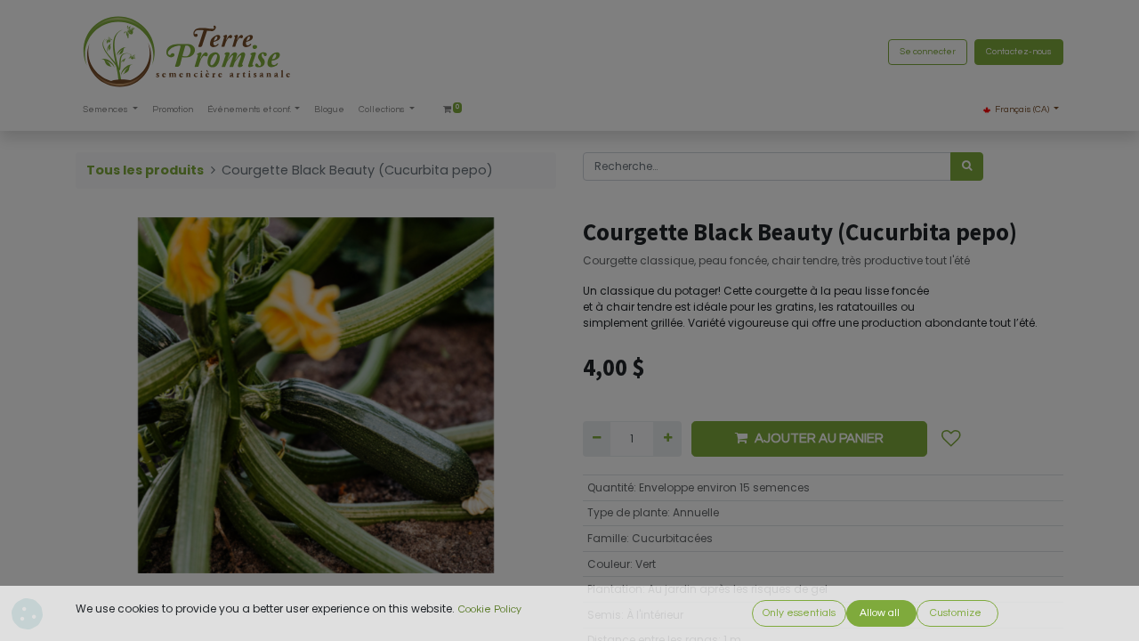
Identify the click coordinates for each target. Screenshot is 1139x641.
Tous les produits (145, 170)
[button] (951, 439)
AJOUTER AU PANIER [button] (819, 438)
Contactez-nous (1019, 51)
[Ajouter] (667, 439)
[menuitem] (172, 110)
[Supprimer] (596, 439)
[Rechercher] (966, 166)
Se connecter (928, 51)
